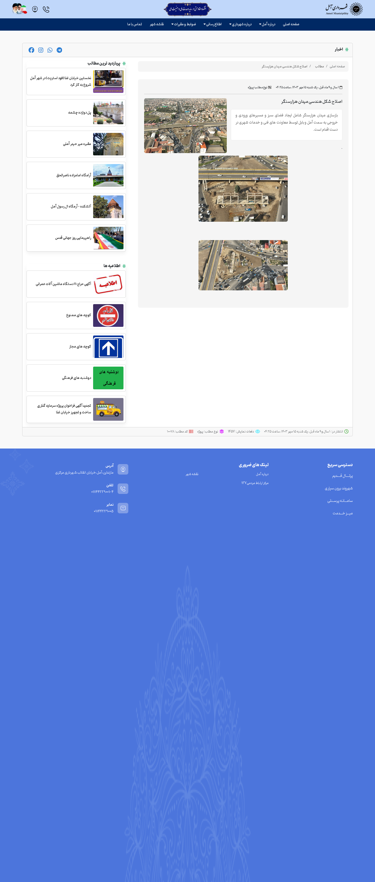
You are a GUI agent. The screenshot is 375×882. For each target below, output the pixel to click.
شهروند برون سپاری (339, 488)
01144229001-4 (102, 492)
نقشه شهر (157, 24)
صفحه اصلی (291, 24)
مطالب (319, 66)
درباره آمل (262, 474)
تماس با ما (134, 24)
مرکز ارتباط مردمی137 (255, 483)
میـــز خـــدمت (343, 513)
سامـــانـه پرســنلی (340, 501)
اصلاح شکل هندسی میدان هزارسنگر (284, 66)
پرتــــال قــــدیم (342, 476)
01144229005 (104, 511)
